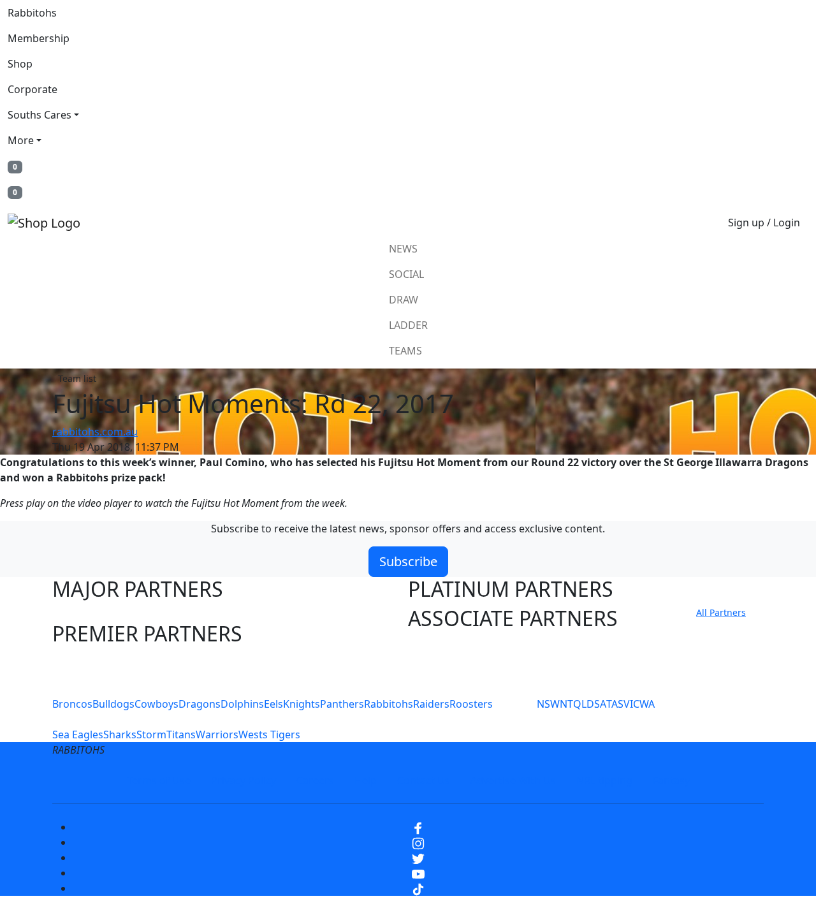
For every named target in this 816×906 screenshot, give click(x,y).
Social (406, 274)
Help (365, 780)
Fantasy (671, 780)
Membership (38, 38)
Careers (315, 780)
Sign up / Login (764, 223)
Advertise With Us (513, 780)
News (403, 249)
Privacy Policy (243, 780)
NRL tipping (604, 780)
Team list (77, 378)
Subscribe (408, 561)
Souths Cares (39, 115)
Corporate (32, 89)
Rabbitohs (32, 13)
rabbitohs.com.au (95, 432)
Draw (403, 300)
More (21, 140)
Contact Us (423, 780)
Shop (20, 64)
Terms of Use (159, 780)
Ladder (408, 325)
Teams (405, 351)
